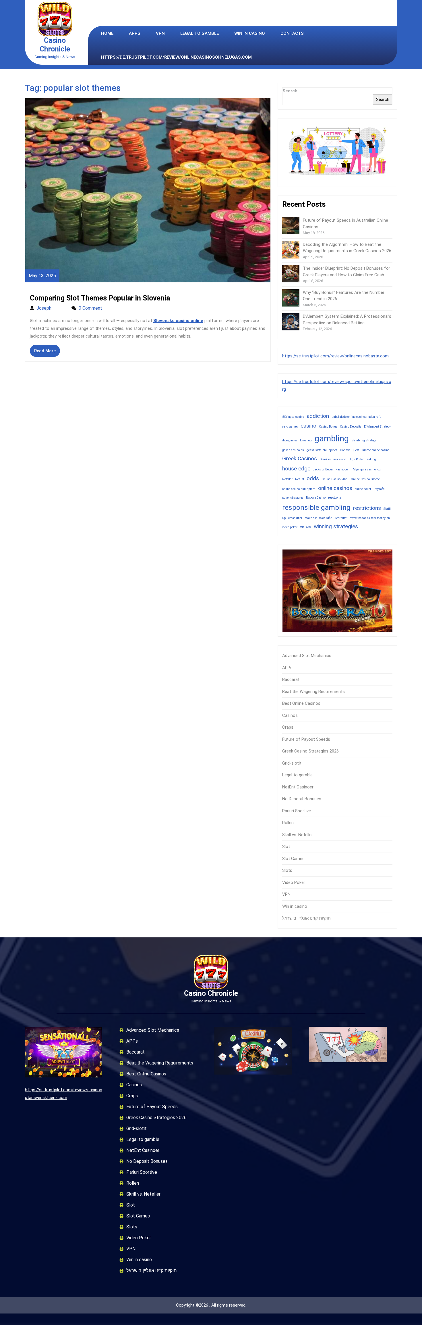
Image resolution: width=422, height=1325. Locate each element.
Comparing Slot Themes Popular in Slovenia (100, 298)
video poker (289, 527)
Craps (287, 727)
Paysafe (379, 489)
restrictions (367, 508)
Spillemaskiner (292, 518)
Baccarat (290, 679)
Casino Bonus (328, 426)
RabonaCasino (316, 497)
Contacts (292, 33)
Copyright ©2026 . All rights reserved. (211, 1305)
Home (107, 33)
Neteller (287, 479)
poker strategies (292, 497)
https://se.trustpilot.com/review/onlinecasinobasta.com (335, 356)
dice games (289, 440)
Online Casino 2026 (335, 479)
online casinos (335, 488)
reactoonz (334, 497)
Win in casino (249, 33)
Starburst (341, 518)
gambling (332, 438)
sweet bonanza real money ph (370, 518)
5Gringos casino (293, 417)
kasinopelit (343, 469)
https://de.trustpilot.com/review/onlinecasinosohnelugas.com (176, 57)
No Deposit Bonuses (301, 798)
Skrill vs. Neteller (297, 834)
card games (290, 426)
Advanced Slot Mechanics (306, 655)
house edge (296, 468)
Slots (287, 870)
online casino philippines (298, 489)
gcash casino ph (293, 450)
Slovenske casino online (178, 320)
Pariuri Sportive (296, 810)
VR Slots (305, 527)
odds (313, 478)
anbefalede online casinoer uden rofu (356, 417)
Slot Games (293, 858)
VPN (160, 33)
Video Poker (293, 882)
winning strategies (336, 526)
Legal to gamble (199, 33)
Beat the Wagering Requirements (313, 691)
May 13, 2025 (42, 275)
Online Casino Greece (365, 479)
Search (289, 90)
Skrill (387, 509)
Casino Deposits (350, 426)
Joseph (51, 308)
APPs (134, 33)
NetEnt (299, 479)
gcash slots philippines (322, 450)
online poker (363, 489)
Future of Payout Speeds (306, 739)
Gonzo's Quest (349, 450)
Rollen (288, 822)
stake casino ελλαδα (318, 518)
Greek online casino (333, 459)
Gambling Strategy (364, 440)
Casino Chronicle (55, 44)
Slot (286, 846)
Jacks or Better (323, 469)
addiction (318, 416)
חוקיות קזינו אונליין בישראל (306, 918)
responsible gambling (316, 507)
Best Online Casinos (301, 703)
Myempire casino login (368, 469)
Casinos (290, 715)
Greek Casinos (299, 458)
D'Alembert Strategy (377, 426)
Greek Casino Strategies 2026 (310, 751)
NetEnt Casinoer (297, 787)
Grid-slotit (291, 763)
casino (308, 425)
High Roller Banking (362, 459)
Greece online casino (375, 450)
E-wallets (306, 440)
